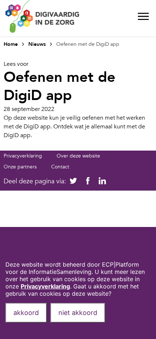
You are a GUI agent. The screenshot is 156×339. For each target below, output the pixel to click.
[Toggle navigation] (143, 18)
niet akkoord (77, 312)
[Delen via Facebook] (87, 181)
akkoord (26, 312)
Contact (60, 166)
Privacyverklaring (23, 155)
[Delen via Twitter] (73, 181)
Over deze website (78, 155)
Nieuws (37, 44)
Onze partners (20, 166)
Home (11, 44)
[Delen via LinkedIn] (102, 181)
